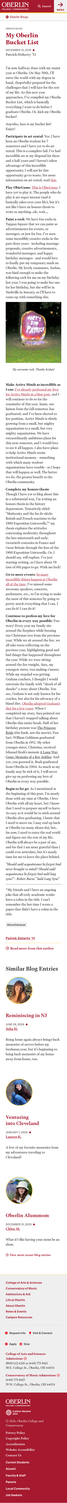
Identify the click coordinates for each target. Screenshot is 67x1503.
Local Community (18, 1488)
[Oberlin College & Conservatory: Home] (15, 6)
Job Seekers (14, 1495)
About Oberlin (15, 1305)
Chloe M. (13, 1229)
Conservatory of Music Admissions (31, 1375)
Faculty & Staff (16, 1475)
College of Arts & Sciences (24, 1282)
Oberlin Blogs (19, 17)
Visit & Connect (42, 1333)
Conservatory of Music (21, 1288)
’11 (20, 938)
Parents (11, 1482)
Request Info (17, 1333)
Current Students (17, 1462)
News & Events (16, 1311)
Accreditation (15, 1444)
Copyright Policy (17, 1438)
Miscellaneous (16, 924)
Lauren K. (13, 1137)
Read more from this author (32, 948)
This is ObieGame (45, 187)
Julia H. (12, 1029)
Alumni (11, 1468)
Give (27, 1344)
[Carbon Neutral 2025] (33, 1412)
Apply (13, 1344)
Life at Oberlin (15, 1300)
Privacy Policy (15, 1433)
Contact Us (13, 1455)
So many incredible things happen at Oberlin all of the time (31, 579)
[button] (44, 6)
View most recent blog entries (30, 1255)
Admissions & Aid (18, 1294)
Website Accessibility (20, 1449)
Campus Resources (19, 1317)
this (53, 180)
